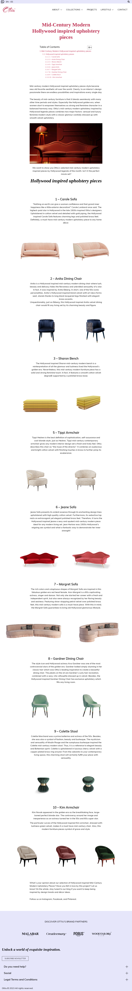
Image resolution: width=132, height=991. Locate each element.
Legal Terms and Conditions (20, 979)
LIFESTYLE (106, 9)
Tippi (61, 432)
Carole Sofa (68, 199)
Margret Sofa (68, 584)
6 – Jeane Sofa (54, 67)
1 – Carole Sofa (54, 57)
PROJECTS (92, 9)
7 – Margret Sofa (55, 69)
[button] (66, 966)
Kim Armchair (69, 807)
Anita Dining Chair (68, 279)
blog (68, 889)
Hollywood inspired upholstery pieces (60, 54)
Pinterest (72, 899)
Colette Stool (68, 731)
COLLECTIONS (73, 9)
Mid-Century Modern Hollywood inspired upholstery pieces (66, 51)
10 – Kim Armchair (55, 77)
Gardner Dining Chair (68, 658)
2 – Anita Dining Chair (57, 59)
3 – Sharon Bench (55, 62)
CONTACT (122, 9)
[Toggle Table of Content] (88, 47)
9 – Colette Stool (55, 75)
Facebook (57, 899)
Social (7, 973)
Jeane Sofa (68, 507)
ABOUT (55, 9)
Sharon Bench (68, 358)
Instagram (47, 899)
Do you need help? (15, 966)
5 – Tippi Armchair (55, 64)
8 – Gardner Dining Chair (58, 72)
